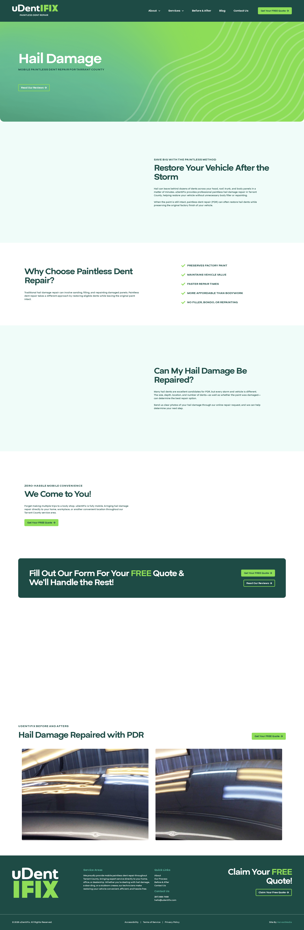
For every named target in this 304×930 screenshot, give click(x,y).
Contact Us (241, 11)
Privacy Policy (172, 922)
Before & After (201, 11)
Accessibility (132, 922)
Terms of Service (151, 922)
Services (174, 11)
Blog (222, 11)
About (152, 11)
